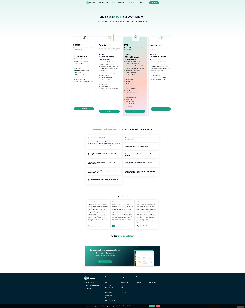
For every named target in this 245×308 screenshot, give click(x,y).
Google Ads (108, 297)
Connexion (141, 2)
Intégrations (121, 2)
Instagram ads (108, 292)
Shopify (122, 285)
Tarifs (113, 2)
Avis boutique (108, 285)
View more (117, 306)
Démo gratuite (154, 2)
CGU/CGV (138, 282)
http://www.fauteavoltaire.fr (142, 220)
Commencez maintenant (104, 262)
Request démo (152, 282)
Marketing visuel (109, 287)
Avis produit (108, 282)
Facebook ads (108, 290)
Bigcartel (123, 290)
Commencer (84, 108)
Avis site (107, 280)
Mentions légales (140, 285)
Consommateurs (153, 285)
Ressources (131, 2)
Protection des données (141, 280)
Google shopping (109, 295)
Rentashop (123, 292)
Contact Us (151, 280)
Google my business (110, 300)
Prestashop (123, 280)
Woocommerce (124, 282)
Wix (122, 287)
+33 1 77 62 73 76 (88, 289)
